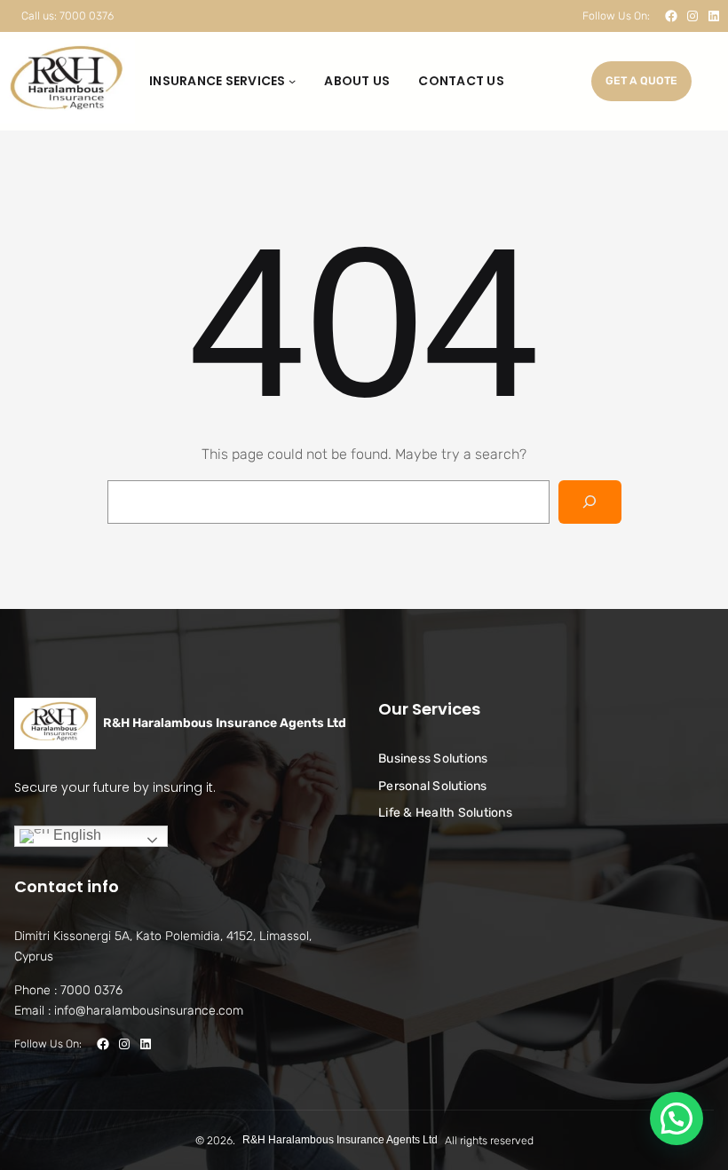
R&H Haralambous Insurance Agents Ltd (224, 723)
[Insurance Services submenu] (292, 80)
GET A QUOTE (641, 80)
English (75, 835)
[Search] (589, 502)
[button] (676, 1118)
